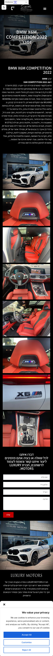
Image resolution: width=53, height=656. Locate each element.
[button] (4, 604)
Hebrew (9, 2)
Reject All (26, 650)
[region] (26, 632)
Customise (27, 642)
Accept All (26, 635)
